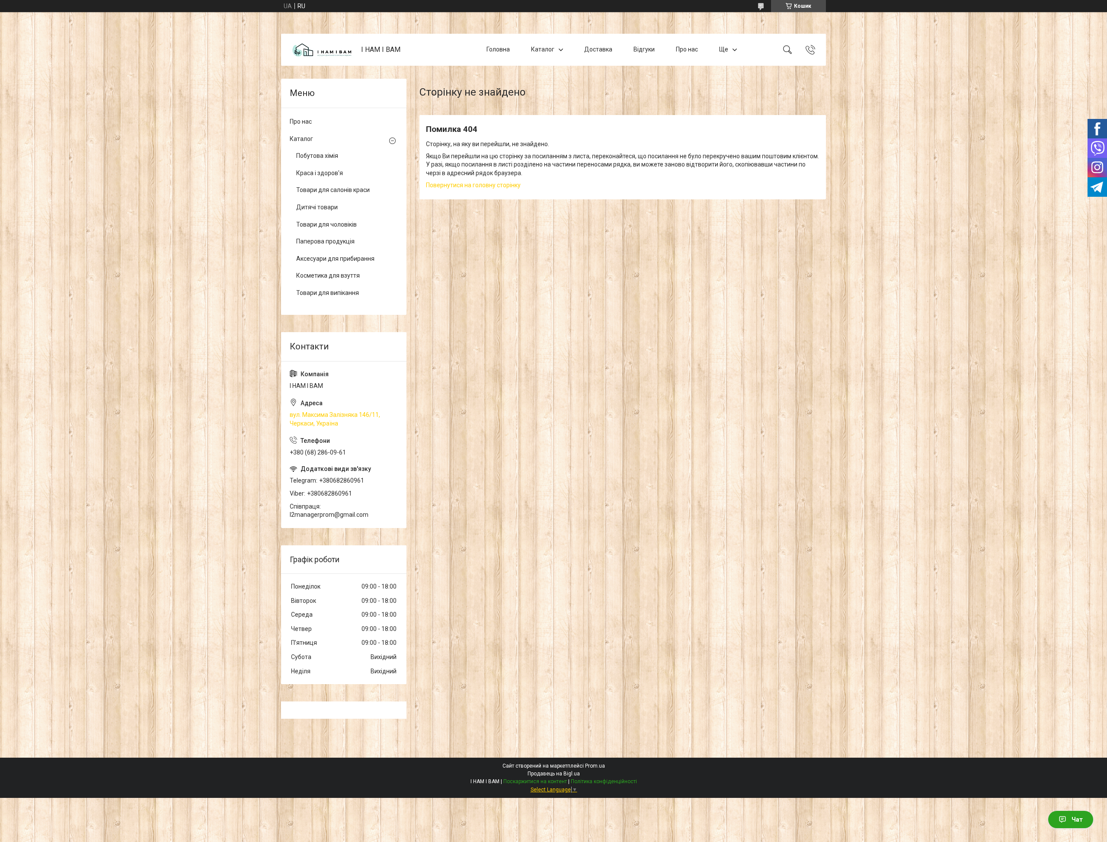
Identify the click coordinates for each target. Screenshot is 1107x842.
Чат (1077, 819)
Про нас (687, 49)
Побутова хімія (317, 155)
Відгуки (644, 49)
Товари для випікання (327, 292)
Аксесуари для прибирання (335, 258)
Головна (498, 49)
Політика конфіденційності (604, 781)
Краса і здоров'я (319, 173)
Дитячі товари (317, 207)
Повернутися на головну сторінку (473, 185)
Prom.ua (595, 766)
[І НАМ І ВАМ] (322, 50)
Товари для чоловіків (326, 224)
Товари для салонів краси (333, 189)
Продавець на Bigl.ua (554, 774)
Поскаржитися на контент (535, 781)
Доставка (598, 49)
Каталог (542, 49)
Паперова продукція (325, 241)
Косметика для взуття (328, 275)
